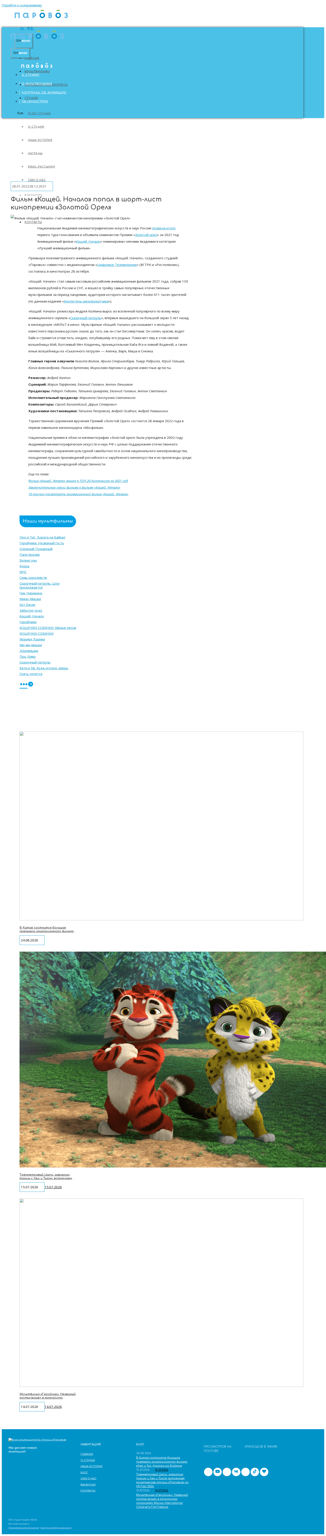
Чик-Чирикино (31, 593)
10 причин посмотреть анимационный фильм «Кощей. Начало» (78, 494)
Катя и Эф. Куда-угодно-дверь (44, 668)
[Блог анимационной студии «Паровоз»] (41, 20)
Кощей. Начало (88, 241)
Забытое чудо (31, 610)
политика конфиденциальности (56, 1527)
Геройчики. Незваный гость (42, 543)
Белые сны (28, 560)
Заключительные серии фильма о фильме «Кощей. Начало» (74, 487)
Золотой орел (146, 234)
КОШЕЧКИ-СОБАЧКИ (36, 633)
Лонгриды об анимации (44, 92)
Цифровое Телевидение (117, 264)
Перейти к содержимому (22, 5)
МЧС (23, 572)
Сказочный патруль (85, 318)
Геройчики (28, 622)
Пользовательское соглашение (23, 1527)
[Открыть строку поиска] (20, 113)
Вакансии (88, 1484)
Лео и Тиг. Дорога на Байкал (42, 537)
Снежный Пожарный (36, 549)
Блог (84, 1472)
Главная (32, 58)
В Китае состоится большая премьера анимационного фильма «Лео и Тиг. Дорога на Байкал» (47, 931)
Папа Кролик (30, 554)
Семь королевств (33, 578)
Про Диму (28, 656)
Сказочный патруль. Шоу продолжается (40, 585)
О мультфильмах (37, 83)
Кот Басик (27, 605)
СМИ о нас (88, 1478)
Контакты (33, 222)
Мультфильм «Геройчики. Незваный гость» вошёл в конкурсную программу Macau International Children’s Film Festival (48, 1399)
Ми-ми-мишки (31, 645)
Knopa (24, 566)
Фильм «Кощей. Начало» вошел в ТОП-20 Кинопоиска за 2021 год (78, 480)
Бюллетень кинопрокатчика (86, 301)
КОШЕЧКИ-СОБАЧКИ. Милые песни (48, 628)
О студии (30, 74)
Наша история (91, 1466)
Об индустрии (35, 101)
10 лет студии (39, 113)
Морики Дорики (32, 639)
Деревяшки (29, 651)
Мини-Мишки (30, 599)
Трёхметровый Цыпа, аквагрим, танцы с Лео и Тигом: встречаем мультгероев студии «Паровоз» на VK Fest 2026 (47, 1180)
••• (23, 684)
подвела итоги (163, 228)
